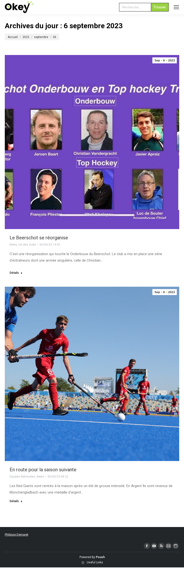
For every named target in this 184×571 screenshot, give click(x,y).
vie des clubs (27, 244)
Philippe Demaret (16, 534)
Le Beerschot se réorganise (39, 238)
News (13, 244)
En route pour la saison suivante (43, 469)
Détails (14, 273)
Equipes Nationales (22, 476)
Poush (100, 557)
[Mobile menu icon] (176, 7)
